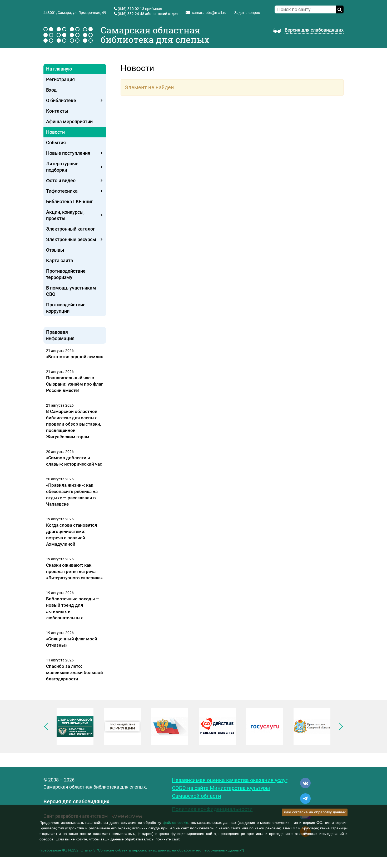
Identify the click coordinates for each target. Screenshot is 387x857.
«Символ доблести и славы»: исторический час (74, 461)
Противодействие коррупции (66, 308)
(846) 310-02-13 (131, 9)
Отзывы (55, 250)
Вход (51, 90)
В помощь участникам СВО (71, 291)
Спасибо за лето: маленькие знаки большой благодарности (74, 672)
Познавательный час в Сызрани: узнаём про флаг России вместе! (74, 384)
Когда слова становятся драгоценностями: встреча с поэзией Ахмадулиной (71, 534)
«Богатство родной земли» (74, 356)
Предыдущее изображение (48, 726)
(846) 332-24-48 (131, 14)
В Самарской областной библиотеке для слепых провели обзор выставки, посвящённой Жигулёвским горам (73, 424)
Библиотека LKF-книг (69, 201)
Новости (55, 132)
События (56, 142)
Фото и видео (61, 180)
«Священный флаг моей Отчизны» (71, 642)
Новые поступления (68, 153)
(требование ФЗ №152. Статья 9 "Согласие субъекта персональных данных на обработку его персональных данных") (141, 850)
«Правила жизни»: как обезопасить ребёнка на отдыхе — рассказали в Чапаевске (72, 494)
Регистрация (60, 79)
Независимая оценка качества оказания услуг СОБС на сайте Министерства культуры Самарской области (229, 788)
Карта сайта (59, 260)
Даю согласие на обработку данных (315, 812)
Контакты (57, 111)
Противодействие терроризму (66, 274)
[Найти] (340, 9)
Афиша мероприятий (69, 121)
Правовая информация (60, 335)
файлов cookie (175, 822)
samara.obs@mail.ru (209, 12)
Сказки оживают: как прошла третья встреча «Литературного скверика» (74, 571)
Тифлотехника (62, 191)
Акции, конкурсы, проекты (65, 215)
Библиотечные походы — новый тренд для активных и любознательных (73, 608)
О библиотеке (61, 100)
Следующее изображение (339, 726)
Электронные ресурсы (71, 239)
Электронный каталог (70, 229)
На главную (59, 69)
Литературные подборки (62, 167)
